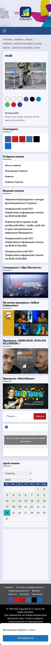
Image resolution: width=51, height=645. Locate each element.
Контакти (24, 594)
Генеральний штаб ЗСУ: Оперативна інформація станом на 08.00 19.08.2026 (24, 255)
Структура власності (18, 590)
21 (31, 506)
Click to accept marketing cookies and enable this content (25, 440)
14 (31, 501)
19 (19, 506)
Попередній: (23, 117)
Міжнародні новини (16, 170)
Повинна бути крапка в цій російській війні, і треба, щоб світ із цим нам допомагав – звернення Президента (25, 227)
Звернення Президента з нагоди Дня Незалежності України (24, 201)
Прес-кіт (12, 594)
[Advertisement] (25, 554)
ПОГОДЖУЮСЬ (25, 638)
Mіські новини (13, 165)
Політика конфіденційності (30, 587)
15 (38, 501)
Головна (9, 587)
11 (13, 501)
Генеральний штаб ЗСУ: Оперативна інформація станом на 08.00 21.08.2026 (24, 242)
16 (44, 501)
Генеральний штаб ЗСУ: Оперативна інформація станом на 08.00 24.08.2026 (24, 212)
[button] (5, 30)
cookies (31, 629)
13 (25, 501)
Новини (9, 176)
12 (19, 501)
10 (7, 501)
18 (13, 506)
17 (7, 506)
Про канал (37, 594)
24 (7, 512)
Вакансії (36, 590)
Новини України (14, 181)
